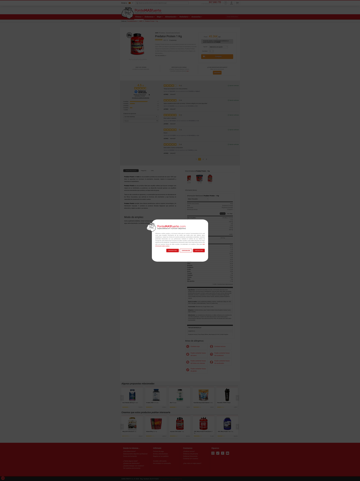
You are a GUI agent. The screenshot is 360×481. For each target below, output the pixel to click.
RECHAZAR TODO (172, 250)
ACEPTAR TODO (199, 250)
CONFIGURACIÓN (186, 250)
